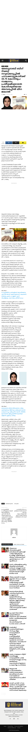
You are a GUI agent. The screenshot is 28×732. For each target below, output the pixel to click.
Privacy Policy (10, 726)
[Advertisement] (14, 15)
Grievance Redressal (12, 727)
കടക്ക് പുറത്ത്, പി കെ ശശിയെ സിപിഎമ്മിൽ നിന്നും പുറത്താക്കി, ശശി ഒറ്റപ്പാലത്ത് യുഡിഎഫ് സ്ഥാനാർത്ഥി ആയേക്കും (17, 686)
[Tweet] (15, 142)
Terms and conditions (18, 726)
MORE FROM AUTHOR (19, 544)
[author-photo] (14, 535)
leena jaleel (16, 503)
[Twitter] (17, 719)
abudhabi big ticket (9, 503)
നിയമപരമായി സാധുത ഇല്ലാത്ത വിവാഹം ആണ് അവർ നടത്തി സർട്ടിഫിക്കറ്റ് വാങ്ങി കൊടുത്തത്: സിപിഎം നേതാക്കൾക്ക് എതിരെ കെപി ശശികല (17, 582)
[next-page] (5, 694)
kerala (3, 66)
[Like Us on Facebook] (23, 142)
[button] (2, 61)
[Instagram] (14, 718)
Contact (18, 727)
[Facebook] (10, 719)
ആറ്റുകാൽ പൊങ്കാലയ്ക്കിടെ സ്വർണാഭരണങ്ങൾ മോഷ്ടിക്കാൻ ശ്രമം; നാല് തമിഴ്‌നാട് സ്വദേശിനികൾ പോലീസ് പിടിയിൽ (17, 674)
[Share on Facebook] (8, 142)
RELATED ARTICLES (7, 544)
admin (4, 94)
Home (2, 64)
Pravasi (6, 66)
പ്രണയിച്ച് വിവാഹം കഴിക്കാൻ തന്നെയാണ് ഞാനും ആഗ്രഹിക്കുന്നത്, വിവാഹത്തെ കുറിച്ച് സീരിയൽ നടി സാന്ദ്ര (20, 513)
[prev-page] (2, 694)
